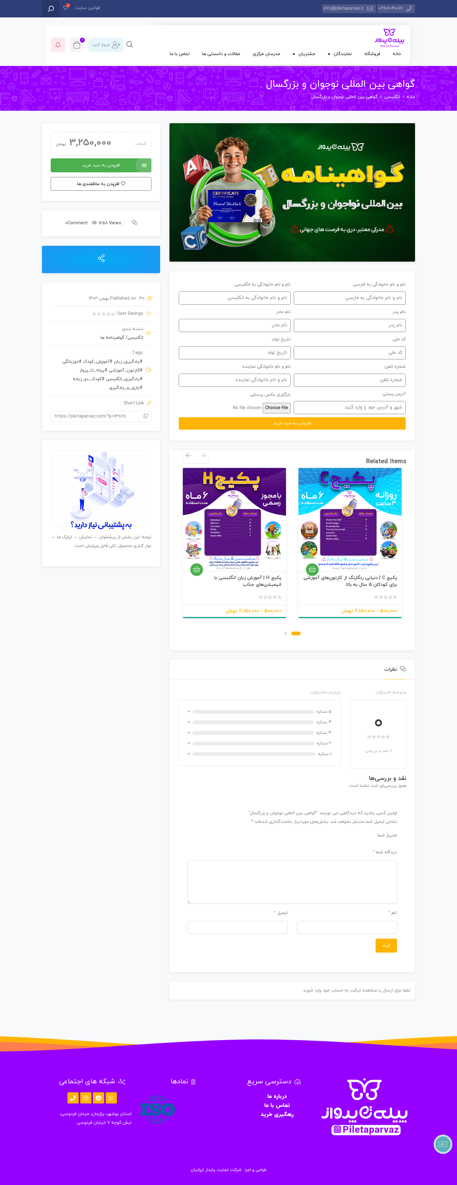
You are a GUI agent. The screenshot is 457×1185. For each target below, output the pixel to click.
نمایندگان (343, 54)
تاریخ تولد (281, 339)
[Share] (101, 259)
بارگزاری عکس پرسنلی (270, 395)
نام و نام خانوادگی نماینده (266, 367)
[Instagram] (85, 1097)
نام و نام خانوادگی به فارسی (379, 284)
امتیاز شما (387, 835)
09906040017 (391, 9)
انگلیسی (392, 97)
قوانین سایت (87, 8)
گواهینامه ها (112, 338)
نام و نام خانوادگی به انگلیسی (262, 284)
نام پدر (399, 312)
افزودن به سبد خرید (101, 165)
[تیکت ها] (443, 1144)
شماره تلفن (395, 367)
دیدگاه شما (384, 852)
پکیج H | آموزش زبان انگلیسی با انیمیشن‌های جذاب (247, 581)
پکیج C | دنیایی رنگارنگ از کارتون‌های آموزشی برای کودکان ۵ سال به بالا (350, 581)
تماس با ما (180, 54)
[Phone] (73, 1097)
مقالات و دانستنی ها (221, 54)
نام (392, 913)
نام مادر (283, 312)
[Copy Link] (145, 416)
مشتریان (306, 54)
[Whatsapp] (111, 1097)
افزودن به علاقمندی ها (389, 563)
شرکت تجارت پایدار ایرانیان (216, 1170)
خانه (397, 54)
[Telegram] (98, 1097)
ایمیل (281, 913)
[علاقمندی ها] (65, 9)
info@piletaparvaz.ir (344, 9)
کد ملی (399, 339)
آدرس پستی (394, 394)
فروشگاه (372, 54)
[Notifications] (58, 45)
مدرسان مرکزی (266, 54)
